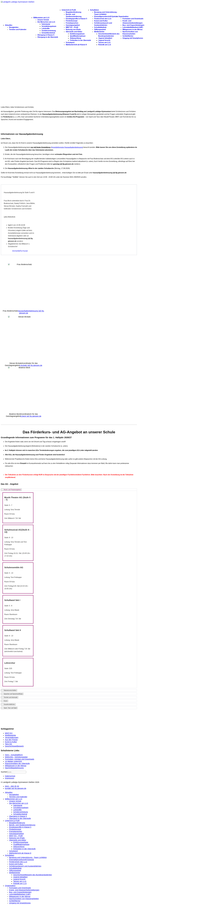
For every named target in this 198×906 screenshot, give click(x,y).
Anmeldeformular (20, 251)
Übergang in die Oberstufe (47, 37)
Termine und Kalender (17, 29)
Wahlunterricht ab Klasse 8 (76, 45)
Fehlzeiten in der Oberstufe (80, 40)
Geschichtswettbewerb (14, 746)
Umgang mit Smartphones (133, 38)
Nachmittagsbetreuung (14, 768)
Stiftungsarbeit (100, 29)
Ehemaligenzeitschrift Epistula (106, 16)
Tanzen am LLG (104, 42)
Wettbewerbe (99, 32)
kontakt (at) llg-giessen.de (15, 788)
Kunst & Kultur (11, 742)
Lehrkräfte (46, 28)
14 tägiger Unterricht (13, 761)
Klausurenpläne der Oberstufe (17, 763)
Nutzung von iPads (73, 29)
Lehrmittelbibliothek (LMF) (133, 27)
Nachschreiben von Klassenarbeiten (24, 899)
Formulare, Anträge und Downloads (19, 759)
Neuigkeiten (13, 27)
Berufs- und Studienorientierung (22, 825)
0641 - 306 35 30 (12, 786)
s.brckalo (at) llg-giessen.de (30, 365)
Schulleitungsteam (49, 26)
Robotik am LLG (104, 45)
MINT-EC (9, 733)
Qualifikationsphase (77, 36)
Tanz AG (8, 744)
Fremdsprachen (72, 23)
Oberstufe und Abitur (74, 32)
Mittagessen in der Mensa (132, 29)
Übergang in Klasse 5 (45, 35)
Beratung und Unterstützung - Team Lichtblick (28, 857)
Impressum (9, 778)
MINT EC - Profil (72, 27)
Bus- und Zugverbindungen (133, 25)
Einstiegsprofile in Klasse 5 (76, 19)
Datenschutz (10, 776)
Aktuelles (8, 25)
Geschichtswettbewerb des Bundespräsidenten (32, 875)
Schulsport (70, 42)
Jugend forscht (104, 40)
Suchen (4, 772)
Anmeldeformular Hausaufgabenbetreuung (67, 147)
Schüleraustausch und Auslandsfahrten (25, 866)
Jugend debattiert (105, 38)
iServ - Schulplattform (14, 755)
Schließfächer (128, 36)
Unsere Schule (43, 20)
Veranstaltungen (11, 737)
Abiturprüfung (75, 38)
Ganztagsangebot (73, 25)
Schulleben (94, 10)
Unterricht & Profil (69, 10)
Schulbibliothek (100, 27)
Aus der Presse (11, 740)
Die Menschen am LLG (46, 22)
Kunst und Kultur (101, 21)
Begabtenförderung (73, 12)
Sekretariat (46, 24)
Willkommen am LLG (41, 17)
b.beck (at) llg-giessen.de (31, 416)
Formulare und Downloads (133, 19)
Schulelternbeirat (48, 33)
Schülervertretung (49, 30)
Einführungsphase (77, 34)
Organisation (123, 16)
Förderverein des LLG (102, 19)
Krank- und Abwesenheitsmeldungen (24, 890)
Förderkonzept (71, 21)
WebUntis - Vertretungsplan (16, 757)
